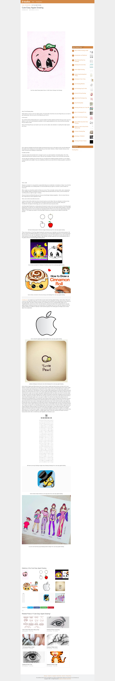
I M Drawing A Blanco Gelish (28, 647)
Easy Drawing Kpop (79, 102)
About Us (63, 675)
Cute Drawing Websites (80, 83)
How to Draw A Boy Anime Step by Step (30, 629)
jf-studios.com (25, 299)
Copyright (54, 675)
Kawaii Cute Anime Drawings (81, 117)
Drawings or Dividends (79, 136)
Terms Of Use (59, 675)
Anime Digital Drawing (80, 69)
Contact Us (50, 675)
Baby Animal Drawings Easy (81, 98)
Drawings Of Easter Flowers (81, 140)
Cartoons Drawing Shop (80, 131)
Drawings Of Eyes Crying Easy (53, 629)
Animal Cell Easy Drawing (80, 93)
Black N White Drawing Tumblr (81, 50)
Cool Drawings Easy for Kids (81, 88)
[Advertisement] (46, 21)
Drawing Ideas (39, 1)
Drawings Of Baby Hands (52, 647)
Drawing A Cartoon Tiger (52, 664)
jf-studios (26, 1)
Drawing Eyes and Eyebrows (81, 55)
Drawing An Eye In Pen (27, 664)
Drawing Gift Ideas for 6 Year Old (82, 107)
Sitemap (45, 675)
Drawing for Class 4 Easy (80, 79)
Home (33, 1)
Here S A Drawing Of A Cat (80, 112)
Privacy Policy (68, 675)
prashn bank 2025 (67, 678)
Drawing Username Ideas (80, 64)
